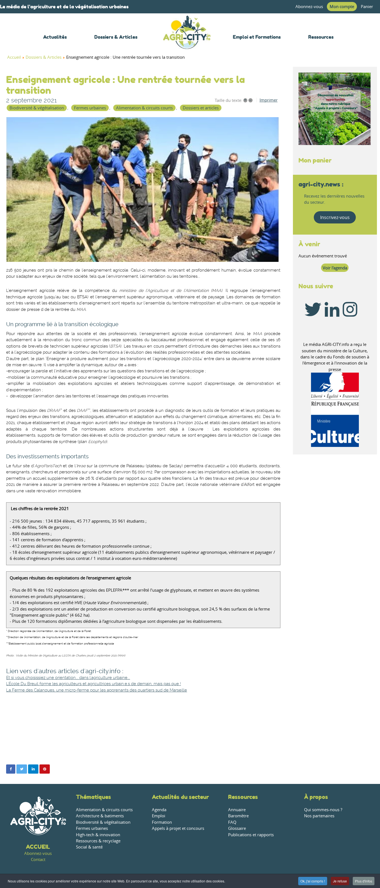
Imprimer (269, 100)
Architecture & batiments (100, 815)
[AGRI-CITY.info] (187, 41)
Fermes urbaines (90, 107)
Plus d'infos (363, 881)
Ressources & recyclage (98, 840)
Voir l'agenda (335, 267)
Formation (162, 822)
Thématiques (93, 796)
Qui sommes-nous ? (323, 809)
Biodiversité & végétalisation (36, 107)
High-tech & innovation (98, 834)
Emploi (158, 815)
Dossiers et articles (201, 107)
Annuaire (237, 809)
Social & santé (89, 847)
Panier (367, 6)
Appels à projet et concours (178, 828)
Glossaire (237, 828)
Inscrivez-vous (335, 217)
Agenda (159, 809)
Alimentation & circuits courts (144, 107)
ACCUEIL (38, 846)
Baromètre (238, 815)
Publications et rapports (251, 834)
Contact (38, 859)
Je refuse (340, 881)
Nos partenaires (319, 815)
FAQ (232, 822)
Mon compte (342, 6)
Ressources (243, 796)
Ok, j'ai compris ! (312, 881)
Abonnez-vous (309, 6)
